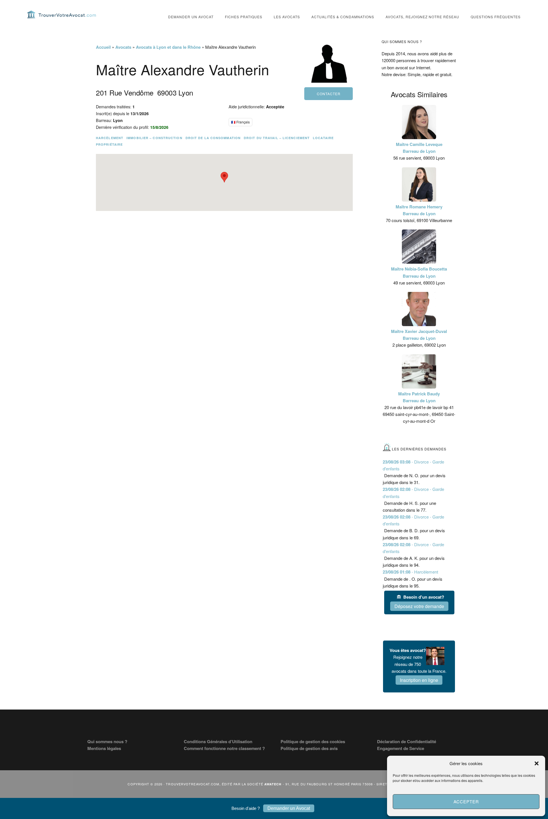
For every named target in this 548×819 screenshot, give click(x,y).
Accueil (103, 47)
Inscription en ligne (419, 680)
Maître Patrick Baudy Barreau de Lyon (419, 397)
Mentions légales (104, 748)
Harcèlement (109, 138)
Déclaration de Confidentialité (406, 741)
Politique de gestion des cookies (313, 741)
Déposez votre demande (419, 606)
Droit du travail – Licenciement (277, 138)
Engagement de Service (400, 748)
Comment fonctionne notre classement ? (224, 748)
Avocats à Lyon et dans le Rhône (168, 47)
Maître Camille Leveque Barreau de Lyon (419, 147)
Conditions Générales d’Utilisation (218, 741)
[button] (536, 763)
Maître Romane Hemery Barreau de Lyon (419, 210)
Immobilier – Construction (154, 138)
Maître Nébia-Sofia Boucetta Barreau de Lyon (419, 272)
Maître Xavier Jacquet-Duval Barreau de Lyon (419, 334)
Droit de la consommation (213, 138)
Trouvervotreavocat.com (61, 14)
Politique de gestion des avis (309, 748)
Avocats (123, 47)
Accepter (466, 801)
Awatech (273, 784)
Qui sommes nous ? (107, 741)
